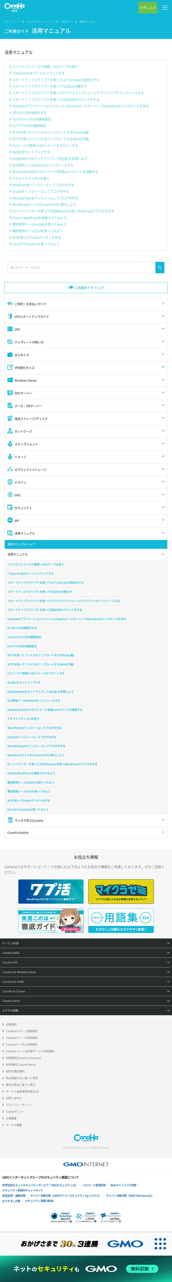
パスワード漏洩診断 (94, 1185)
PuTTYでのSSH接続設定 (29, 125)
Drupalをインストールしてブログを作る (40, 191)
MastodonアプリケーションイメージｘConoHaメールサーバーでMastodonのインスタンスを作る (80, 106)
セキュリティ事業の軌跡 (39, 1201)
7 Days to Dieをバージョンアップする (38, 73)
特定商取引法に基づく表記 (22, 1078)
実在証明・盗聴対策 (14, 1196)
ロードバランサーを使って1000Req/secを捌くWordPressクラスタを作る (63, 211)
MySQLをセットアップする (31, 152)
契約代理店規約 (15, 1071)
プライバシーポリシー (19, 1105)
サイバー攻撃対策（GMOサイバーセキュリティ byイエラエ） (65, 1196)
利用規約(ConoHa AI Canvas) (23, 1058)
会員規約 (11, 1024)
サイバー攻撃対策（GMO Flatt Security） (130, 1196)
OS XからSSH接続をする (29, 112)
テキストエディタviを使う (30, 178)
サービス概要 (14, 1125)
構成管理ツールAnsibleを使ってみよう (39, 224)
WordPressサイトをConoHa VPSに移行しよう (44, 204)
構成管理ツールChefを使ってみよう (37, 231)
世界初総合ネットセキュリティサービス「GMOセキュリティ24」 (40, 1185)
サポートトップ (12, 21)
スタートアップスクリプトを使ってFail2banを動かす (49, 86)
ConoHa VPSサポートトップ (40, 21)
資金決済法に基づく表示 (20, 1085)
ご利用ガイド (66, 21)
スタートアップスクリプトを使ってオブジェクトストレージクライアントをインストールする (78, 92)
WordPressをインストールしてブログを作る (43, 184)
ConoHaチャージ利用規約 (21, 1038)
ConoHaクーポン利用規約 (21, 1045)
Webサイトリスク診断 (123, 1185)
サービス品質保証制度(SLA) (22, 1091)
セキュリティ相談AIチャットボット (22, 1190)
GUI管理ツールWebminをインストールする (42, 165)
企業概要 (11, 1118)
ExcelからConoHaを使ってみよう (35, 244)
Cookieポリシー (15, 1112)
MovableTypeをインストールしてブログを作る (45, 198)
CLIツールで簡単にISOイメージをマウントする (45, 145)
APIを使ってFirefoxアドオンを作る (36, 237)
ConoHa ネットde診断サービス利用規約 (30, 1051)
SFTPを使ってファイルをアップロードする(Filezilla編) (50, 132)
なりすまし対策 (11, 1201)
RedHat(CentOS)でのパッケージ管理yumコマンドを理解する (55, 171)
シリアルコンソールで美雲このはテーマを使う (45, 66)
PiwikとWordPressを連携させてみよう (39, 217)
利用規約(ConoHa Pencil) (21, 1065)
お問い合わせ (14, 1098)
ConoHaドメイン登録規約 (21, 1031)
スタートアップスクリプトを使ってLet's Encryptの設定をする (55, 79)
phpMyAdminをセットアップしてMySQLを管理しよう (50, 158)
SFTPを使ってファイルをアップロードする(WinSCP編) (50, 138)
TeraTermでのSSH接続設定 (31, 119)
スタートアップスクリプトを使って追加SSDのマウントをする (55, 99)
